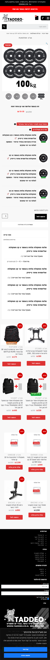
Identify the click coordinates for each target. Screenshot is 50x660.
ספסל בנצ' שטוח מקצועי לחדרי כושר (37, 506)
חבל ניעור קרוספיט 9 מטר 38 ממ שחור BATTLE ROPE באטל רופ (12, 351)
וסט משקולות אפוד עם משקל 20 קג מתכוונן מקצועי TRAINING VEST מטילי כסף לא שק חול (36, 404)
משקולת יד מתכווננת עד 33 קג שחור (14, 458)
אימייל (46, 590)
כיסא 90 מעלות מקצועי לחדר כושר (14, 506)
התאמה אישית (25, 655)
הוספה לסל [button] (36, 363)
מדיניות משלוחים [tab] (9, 240)
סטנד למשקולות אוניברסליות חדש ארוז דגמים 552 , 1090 (36, 352)
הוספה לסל (41, 216)
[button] (47, 43)
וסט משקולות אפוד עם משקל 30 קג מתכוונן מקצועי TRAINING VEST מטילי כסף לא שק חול (12, 404)
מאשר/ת (44, 599)
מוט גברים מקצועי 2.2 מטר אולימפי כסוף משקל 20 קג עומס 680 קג (37, 459)
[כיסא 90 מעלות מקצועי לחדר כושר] (14, 490)
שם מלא (45, 584)
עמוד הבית (45, 33)
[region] (25, 644)
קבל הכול (25, 649)
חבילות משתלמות (35, 33)
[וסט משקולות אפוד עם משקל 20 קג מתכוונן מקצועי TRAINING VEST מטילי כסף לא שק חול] (36, 385)
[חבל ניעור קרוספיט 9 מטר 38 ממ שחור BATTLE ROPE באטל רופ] (12, 334)
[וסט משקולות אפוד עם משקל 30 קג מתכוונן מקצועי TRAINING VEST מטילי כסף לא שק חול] (12, 385)
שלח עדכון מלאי (37, 469)
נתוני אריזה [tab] (7, 235)
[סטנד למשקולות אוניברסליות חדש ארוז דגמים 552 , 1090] (36, 335)
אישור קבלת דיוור (42, 597)
